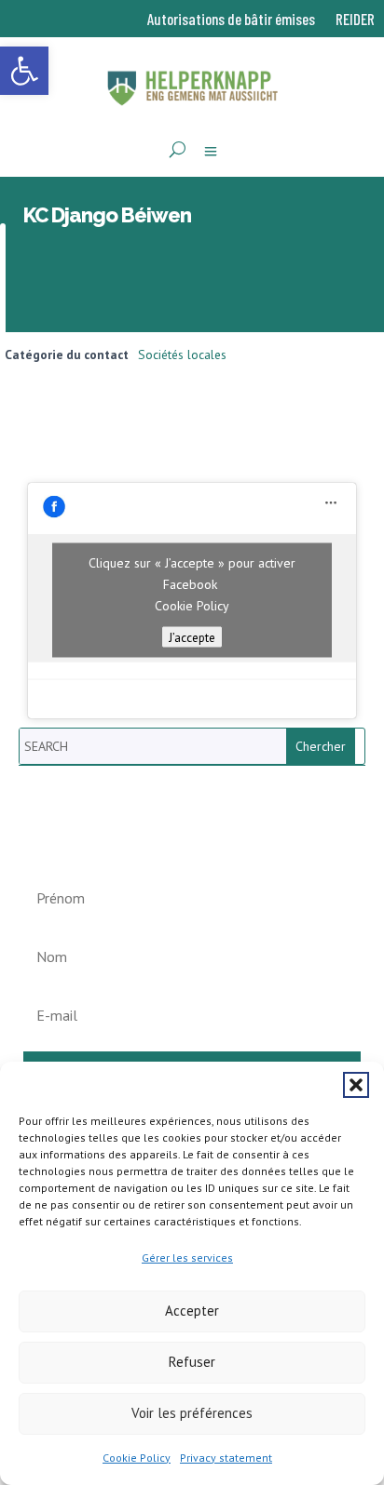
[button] (356, 1085)
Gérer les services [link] (187, 1257)
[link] (24, 71)
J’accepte (192, 637)
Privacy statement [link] (226, 1458)
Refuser (192, 1362)
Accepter (192, 1310)
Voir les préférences (192, 1413)
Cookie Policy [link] (137, 1458)
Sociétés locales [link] (182, 354)
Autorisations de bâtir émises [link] (231, 20)
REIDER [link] (355, 20)
